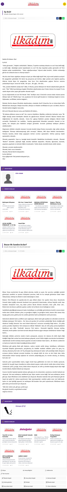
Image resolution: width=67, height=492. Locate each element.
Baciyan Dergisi (12, 14)
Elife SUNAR (19, 173)
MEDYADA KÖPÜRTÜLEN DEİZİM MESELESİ (41, 203)
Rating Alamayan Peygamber (55, 435)
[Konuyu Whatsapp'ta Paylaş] (63, 18)
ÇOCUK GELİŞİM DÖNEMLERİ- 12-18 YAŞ (8, 224)
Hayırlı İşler (21, 223)
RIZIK (35, 435)
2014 (18, 14)
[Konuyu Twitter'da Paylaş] (60, 18)
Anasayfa (6, 14)
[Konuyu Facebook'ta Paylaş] (57, 18)
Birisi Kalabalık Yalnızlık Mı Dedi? (25, 435)
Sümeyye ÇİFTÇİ (20, 406)
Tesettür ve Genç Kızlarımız (7, 435)
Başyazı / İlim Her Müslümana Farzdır (55, 203)
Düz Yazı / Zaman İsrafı (25, 202)
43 (8, 18)
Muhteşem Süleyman (8, 202)
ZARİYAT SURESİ (22, 456)
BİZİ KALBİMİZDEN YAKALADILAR (7, 456)
